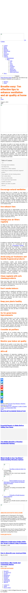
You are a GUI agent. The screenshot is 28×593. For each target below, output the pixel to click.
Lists (11, 61)
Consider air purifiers (6, 181)
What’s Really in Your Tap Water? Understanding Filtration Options (12, 459)
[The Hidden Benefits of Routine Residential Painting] (14, 439)
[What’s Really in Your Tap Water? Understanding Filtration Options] (14, 456)
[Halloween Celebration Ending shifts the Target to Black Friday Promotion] (14, 539)
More (8, 59)
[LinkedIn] (14, 392)
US (11, 62)
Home (5, 47)
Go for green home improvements (9, 179)
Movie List (12, 69)
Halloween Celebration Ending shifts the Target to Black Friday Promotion (13, 542)
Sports (11, 65)
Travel (5, 52)
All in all (3, 185)
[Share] (14, 401)
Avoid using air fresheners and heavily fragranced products (12, 171)
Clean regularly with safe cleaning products (11, 174)
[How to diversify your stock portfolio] (14, 551)
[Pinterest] (14, 387)
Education (6, 54)
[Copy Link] (14, 399)
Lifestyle (6, 56)
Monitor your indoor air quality (8, 183)
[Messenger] (14, 397)
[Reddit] (14, 389)
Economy (12, 66)
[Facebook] (14, 379)
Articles (12, 67)
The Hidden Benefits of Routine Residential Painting (11, 442)
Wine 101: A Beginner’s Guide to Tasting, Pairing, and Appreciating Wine (14, 407)
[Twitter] (14, 382)
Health (5, 48)
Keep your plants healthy (6, 178)
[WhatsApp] (14, 394)
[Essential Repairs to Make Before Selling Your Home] (14, 423)
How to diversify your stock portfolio (13, 553)
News (5, 73)
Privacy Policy (7, 587)
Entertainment (10, 58)
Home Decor (7, 51)
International (13, 70)
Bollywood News (14, 72)
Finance (6, 55)
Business (6, 49)
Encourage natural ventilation (7, 164)
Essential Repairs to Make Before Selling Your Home (12, 426)
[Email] (14, 384)
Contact (6, 45)
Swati (2, 99)
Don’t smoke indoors (6, 176)
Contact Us (6, 585)
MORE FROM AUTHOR (19, 411)
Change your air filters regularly (8, 168)
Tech (11, 63)
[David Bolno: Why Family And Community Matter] (14, 560)
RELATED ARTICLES (7, 411)
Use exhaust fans (5, 166)
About (5, 586)
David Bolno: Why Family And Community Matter (10, 563)
